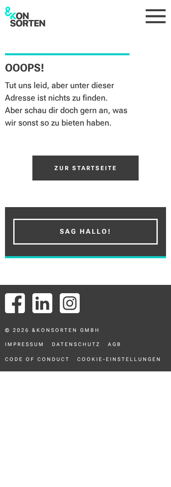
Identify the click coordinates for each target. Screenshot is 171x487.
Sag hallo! (85, 231)
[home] (25, 17)
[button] (156, 17)
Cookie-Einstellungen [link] (119, 359)
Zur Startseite (85, 168)
